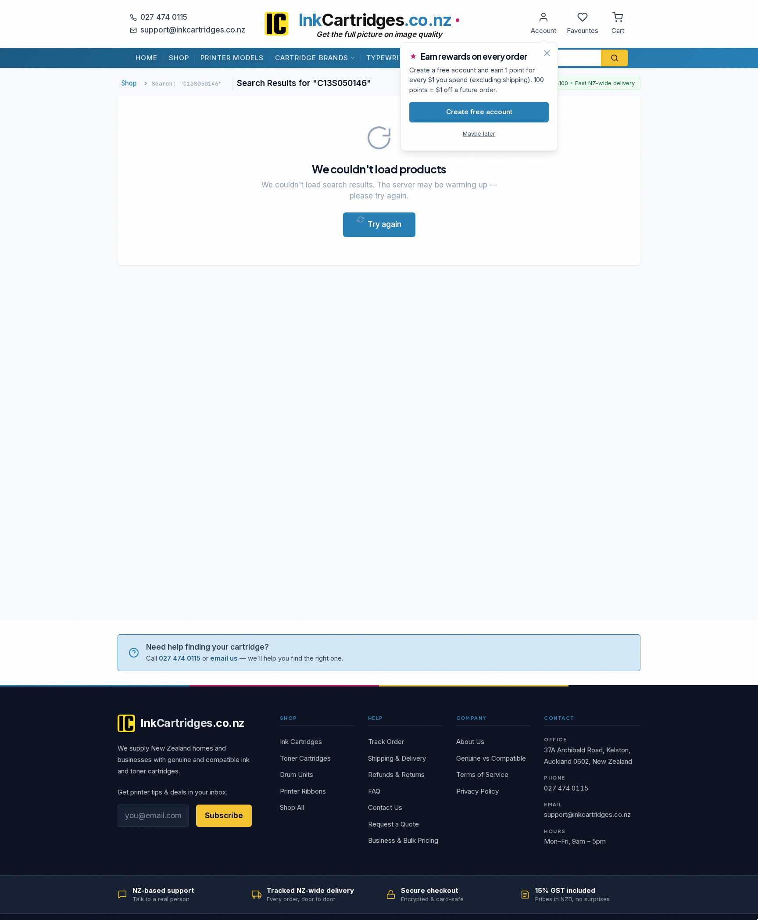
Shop (179, 58)
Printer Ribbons (303, 791)
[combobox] (558, 58)
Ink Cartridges (301, 741)
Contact (559, 718)
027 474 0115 (163, 17)
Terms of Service (482, 774)
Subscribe (224, 815)
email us (224, 658)
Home (147, 58)
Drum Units (296, 774)
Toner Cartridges (305, 758)
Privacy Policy (477, 791)
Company (471, 718)
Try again (384, 224)
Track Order (386, 741)
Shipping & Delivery (397, 758)
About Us (470, 741)
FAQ (374, 791)
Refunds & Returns (396, 774)
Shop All (292, 807)
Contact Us (385, 807)
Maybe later (479, 133)
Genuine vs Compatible (491, 758)
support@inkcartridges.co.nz (192, 29)
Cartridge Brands (311, 58)
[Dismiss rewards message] (547, 53)
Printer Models (232, 58)
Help (375, 718)
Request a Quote (393, 824)
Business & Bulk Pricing (403, 840)
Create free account (479, 112)
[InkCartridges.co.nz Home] (276, 24)
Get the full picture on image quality (379, 34)
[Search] (614, 58)
